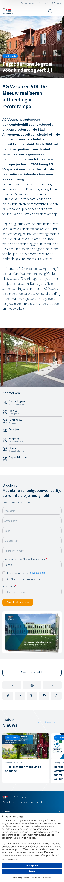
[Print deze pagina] (32, 685)
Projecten (18, 797)
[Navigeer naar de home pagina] (7, 11)
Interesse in (9, 586)
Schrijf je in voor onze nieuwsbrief (24, 579)
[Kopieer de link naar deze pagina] (52, 685)
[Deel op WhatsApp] (44, 696)
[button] (17, 602)
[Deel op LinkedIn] (20, 696)
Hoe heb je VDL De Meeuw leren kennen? (24, 559)
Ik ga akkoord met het (26, 573)
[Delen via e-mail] (11, 685)
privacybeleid (37, 573)
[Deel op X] (32, 696)
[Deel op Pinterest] (56, 696)
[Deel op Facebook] (7, 696)
